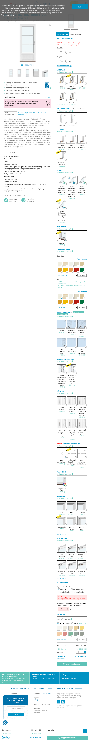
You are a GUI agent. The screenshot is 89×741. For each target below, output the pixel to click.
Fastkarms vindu (79, 589)
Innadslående (79, 592)
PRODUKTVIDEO (29, 65)
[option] (27, 43)
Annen (76, 623)
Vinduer (14, 694)
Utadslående (65, 592)
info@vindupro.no (69, 678)
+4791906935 (46, 694)
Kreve (16, 714)
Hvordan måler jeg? (64, 66)
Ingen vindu (64, 589)
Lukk (80, 7)
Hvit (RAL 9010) (64, 623)
